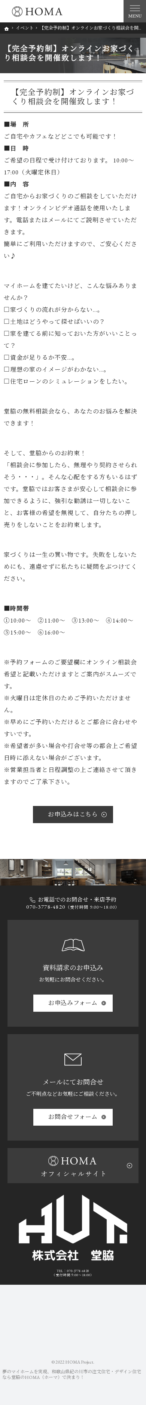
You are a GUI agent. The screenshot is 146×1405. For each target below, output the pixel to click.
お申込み (73, 1003)
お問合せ (73, 1117)
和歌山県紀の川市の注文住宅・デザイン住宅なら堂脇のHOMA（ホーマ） (71, 1374)
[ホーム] (7, 28)
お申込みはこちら (73, 814)
